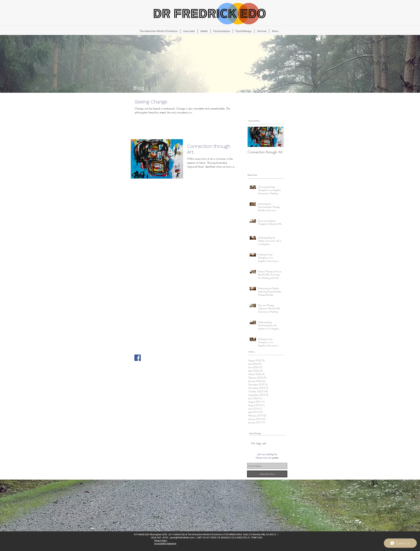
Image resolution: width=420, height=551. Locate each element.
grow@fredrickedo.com (182, 537)
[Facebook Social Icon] (137, 358)
